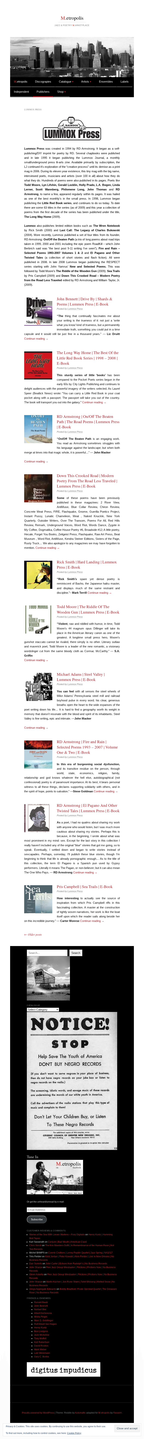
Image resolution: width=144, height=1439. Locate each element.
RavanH (117, 1412)
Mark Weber (40, 1349)
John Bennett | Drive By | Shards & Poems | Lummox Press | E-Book (84, 301)
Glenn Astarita (36, 1274)
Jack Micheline (41, 1335)
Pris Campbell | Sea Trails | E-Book (85, 886)
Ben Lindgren (41, 1331)
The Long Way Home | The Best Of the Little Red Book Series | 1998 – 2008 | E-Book (87, 358)
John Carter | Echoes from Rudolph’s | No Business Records (76, 1263)
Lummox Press (75, 309)
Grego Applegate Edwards (42, 1289)
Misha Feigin (40, 1316)
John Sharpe (35, 1267)
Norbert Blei (40, 1309)
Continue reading (36, 338)
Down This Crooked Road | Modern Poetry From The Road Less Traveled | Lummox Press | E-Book (87, 481)
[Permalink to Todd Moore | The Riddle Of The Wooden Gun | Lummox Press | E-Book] (38, 619)
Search (75, 952)
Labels (125, 81)
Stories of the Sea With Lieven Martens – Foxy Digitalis (57, 1234)
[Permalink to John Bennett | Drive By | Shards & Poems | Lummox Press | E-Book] (38, 311)
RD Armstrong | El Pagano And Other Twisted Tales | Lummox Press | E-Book (88, 808)
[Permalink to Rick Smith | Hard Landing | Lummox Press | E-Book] (38, 575)
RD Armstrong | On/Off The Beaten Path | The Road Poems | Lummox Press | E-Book (88, 422)
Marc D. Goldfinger (43, 1320)
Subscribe (37, 1219)
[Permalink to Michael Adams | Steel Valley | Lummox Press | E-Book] (38, 687)
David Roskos (41, 1345)
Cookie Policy (74, 1433)
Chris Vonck (35, 1245)
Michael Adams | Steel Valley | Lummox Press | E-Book (81, 677)
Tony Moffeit (40, 1338)
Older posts (33, 934)
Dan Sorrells (35, 1263)
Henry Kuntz (40, 1327)
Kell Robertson (41, 1342)
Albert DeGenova (43, 1313)
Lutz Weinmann (42, 1353)
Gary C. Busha (41, 1356)
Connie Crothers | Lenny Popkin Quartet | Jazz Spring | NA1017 (80, 1252)
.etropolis (72, 18)
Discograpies (43, 81)
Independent (21, 91)
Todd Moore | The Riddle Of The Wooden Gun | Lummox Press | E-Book (88, 609)
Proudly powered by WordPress (38, 1412)
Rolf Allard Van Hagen (45, 1324)
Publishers (43, 91)
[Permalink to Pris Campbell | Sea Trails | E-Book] (38, 899)
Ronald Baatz (41, 1302)
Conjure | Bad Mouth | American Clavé (67, 1242)
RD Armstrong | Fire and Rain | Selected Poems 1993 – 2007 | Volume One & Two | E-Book (87, 747)
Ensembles (106, 81)
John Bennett (41, 1306)
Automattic (80, 1412)
